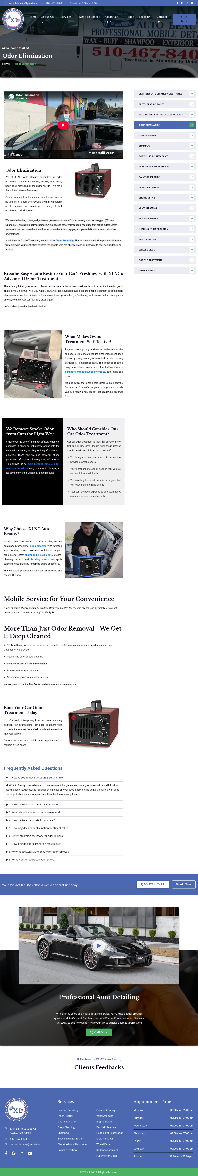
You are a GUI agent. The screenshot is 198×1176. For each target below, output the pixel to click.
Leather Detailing (68, 1110)
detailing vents (39, 559)
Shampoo (144, 145)
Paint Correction (149, 176)
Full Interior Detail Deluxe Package (161, 114)
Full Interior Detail (106, 1155)
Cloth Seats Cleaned (151, 104)
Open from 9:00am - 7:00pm (84, 2)
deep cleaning (38, 546)
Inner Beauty (147, 270)
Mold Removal (148, 239)
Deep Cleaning (147, 135)
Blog (131, 17)
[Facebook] (178, 3)
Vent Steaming (65, 240)
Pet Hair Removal (149, 218)
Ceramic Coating (149, 187)
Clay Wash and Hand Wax (154, 166)
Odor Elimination (149, 124)
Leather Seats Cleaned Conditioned (161, 93)
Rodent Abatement (150, 260)
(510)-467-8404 (53, 2)
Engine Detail (147, 197)
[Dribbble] (191, 3)
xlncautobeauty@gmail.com (23, 2)
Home (33, 17)
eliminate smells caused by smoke (85, 371)
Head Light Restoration (153, 228)
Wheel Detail (147, 249)
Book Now (184, 19)
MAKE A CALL (154, 884)
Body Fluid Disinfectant (153, 156)
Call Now (100, 1032)
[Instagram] (187, 3)
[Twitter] (182, 3)
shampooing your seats (39, 554)
